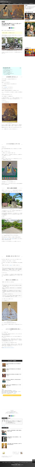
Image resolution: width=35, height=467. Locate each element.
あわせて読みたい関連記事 (7, 74)
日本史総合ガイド (15, 3)
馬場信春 (8, 238)
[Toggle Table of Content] (20, 68)
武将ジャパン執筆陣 (18, 462)
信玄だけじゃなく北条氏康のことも (7, 72)
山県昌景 (5, 238)
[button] (33, 461)
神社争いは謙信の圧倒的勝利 (6, 70)
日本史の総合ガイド (10, 462)
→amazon (14, 390)
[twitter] (9, 28)
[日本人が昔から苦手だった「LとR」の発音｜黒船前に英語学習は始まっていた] (7, 453)
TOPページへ (11, 395)
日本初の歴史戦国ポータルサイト (17, 463)
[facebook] (11, 28)
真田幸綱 (13, 238)
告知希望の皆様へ (31, 3)
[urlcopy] (14, 28)
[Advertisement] (12, 61)
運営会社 (27, 462)
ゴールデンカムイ (25, 3)
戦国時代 (9, 3)
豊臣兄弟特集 (6, 462)
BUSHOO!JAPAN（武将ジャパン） (5, 1)
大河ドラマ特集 (20, 3)
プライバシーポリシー (30, 462)
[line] (13, 28)
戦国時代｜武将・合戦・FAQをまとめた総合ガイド (8, 347)
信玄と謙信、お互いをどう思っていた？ (8, 71)
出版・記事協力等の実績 (23, 462)
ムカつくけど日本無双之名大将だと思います (8, 73)
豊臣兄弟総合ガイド (4, 3)
